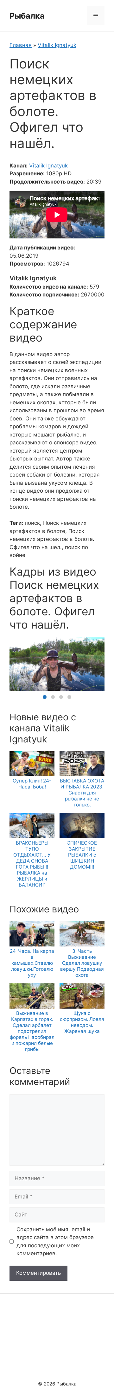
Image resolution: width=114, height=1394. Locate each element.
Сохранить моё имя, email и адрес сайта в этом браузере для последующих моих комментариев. (55, 1241)
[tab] (45, 697)
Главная (21, 45)
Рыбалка (27, 15)
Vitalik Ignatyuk (57, 45)
